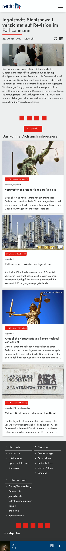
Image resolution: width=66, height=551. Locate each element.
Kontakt (12, 506)
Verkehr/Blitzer (45, 468)
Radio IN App (45, 463)
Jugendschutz (15, 496)
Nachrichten (15, 453)
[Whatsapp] (40, 525)
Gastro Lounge (45, 453)
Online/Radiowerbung (20, 486)
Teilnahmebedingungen (20, 501)
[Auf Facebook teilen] (21, 118)
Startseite (14, 447)
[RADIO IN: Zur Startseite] (29, 6)
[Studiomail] (18, 525)
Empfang (42, 473)
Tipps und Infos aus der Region (18, 465)
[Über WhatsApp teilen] (36, 118)
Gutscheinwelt (45, 458)
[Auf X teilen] (29, 118)
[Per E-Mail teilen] (44, 118)
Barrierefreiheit (16, 515)
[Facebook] (25, 525)
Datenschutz (15, 491)
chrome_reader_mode (61, 39)
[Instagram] (33, 525)
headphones (55, 39)
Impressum (14, 510)
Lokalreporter (15, 458)
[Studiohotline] (47, 525)
